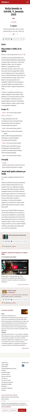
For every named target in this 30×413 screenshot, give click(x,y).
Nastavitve (13, 410)
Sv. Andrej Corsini (11, 292)
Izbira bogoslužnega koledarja (9, 395)
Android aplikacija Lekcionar (8, 368)
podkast (14, 246)
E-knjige (3, 370)
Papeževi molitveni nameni (23, 284)
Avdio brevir (4, 362)
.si (5, 2)
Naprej (17, 34)
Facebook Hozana (23, 365)
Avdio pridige (4, 364)
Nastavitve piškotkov (6, 388)
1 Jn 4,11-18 (21, 54)
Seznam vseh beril (6, 376)
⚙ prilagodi (13, 22)
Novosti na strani (6, 380)
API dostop (4, 378)
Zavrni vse (5, 410)
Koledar (13, 34)
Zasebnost (4, 386)
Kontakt (3, 390)
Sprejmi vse (22, 410)
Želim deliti (4, 366)
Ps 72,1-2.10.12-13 (6, 115)
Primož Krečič (25, 348)
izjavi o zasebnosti (6, 406)
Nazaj (10, 34)
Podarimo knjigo (5, 372)
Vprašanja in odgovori (7, 382)
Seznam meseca (5, 374)
